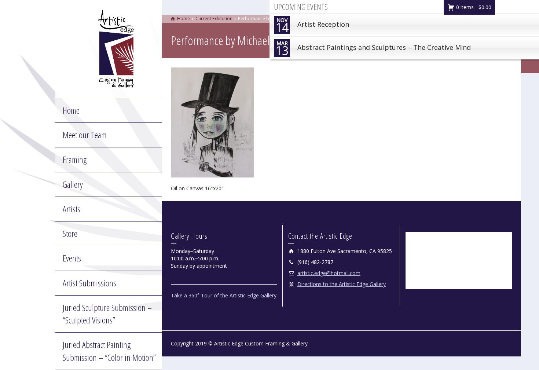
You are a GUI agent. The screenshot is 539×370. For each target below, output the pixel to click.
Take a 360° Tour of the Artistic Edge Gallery (223, 295)
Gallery (73, 184)
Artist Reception (312, 26)
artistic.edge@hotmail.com (328, 273)
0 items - (473, 7)
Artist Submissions (89, 283)
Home (71, 110)
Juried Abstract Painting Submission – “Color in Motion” (109, 350)
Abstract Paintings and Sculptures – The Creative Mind (373, 49)
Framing (75, 159)
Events (72, 258)
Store (70, 233)
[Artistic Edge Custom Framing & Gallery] (116, 48)
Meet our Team (85, 135)
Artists (71, 209)
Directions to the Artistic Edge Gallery (341, 284)
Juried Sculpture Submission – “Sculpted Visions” (107, 313)
